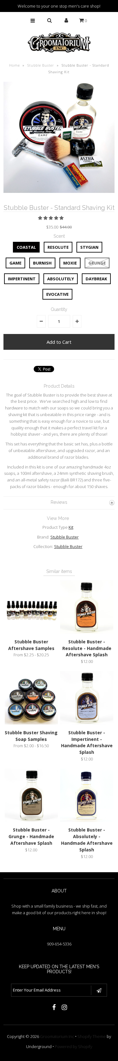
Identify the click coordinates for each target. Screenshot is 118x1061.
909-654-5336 (59, 944)
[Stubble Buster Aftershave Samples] (31, 632)
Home (14, 65)
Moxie (70, 263)
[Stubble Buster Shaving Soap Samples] (31, 723)
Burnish (42, 263)
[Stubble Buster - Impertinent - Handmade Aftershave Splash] (86, 723)
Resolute (58, 247)
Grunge (97, 263)
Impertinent (22, 279)
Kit (71, 527)
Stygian (89, 247)
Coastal (26, 247)
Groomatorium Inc (57, 1036)
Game (15, 263)
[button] (51, 218)
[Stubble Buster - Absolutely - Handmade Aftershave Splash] (86, 820)
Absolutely (60, 279)
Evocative (57, 294)
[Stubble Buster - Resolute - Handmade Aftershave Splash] (86, 632)
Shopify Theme (91, 1036)
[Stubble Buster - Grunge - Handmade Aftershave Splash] (31, 820)
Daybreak (96, 279)
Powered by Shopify (73, 1046)
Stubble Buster (40, 65)
